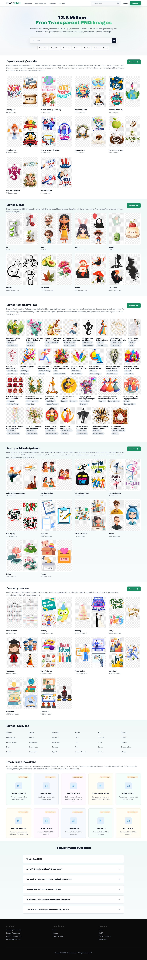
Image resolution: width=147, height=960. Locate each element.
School (100, 747)
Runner (41, 374)
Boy (99, 732)
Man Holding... (12, 345)
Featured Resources (13, 936)
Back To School (46, 671)
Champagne (10, 737)
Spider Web (54, 48)
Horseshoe (30, 404)
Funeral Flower (112, 371)
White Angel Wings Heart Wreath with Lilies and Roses (113, 368)
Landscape (33, 742)
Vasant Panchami (52, 342)
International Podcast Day (50, 150)
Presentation (80, 671)
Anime (77, 247)
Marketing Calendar (13, 939)
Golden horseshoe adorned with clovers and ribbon (34, 398)
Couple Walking (129, 404)
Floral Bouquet (32, 433)
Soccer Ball (33, 752)
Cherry (31, 737)
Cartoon (43, 247)
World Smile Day (81, 110)
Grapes (123, 737)
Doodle (77, 288)
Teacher (52, 3)
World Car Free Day (116, 110)
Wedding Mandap (118, 430)
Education (10, 711)
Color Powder (76, 374)
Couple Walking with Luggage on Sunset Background (130, 398)
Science (76, 48)
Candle (123, 732)
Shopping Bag (126, 747)
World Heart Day (44, 371)
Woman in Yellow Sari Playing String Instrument (67, 398)
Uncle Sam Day (46, 190)
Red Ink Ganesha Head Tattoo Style (11, 368)
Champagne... (116, 345)
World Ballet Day (115, 493)
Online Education (81, 533)
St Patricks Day (32, 401)
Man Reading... (95, 374)
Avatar (111, 533)
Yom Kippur (10, 110)
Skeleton (66, 48)
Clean (13, 3)
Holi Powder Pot (59, 374)
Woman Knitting (69, 345)
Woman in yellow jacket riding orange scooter (51, 398)
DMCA (101, 933)
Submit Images (58, 936)
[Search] (118, 3)
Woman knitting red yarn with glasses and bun (71, 340)
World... (10, 342)
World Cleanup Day (82, 493)
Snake (8, 752)
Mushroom (56, 742)
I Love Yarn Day (69, 342)
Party (111, 631)
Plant (8, 747)
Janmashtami (80, 150)
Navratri (100, 342)
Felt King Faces (13, 404)
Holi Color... (76, 371)
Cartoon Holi (84, 401)
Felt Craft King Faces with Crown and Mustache (14, 398)
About (101, 930)
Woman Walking (100, 346)
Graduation (10, 671)
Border (77, 732)
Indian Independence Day (15, 493)
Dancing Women (113, 401)
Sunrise (101, 752)
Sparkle (55, 752)
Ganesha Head (88, 345)
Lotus (8, 574)
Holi (55, 371)
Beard (31, 732)
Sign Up (55, 933)
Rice (76, 747)
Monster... (30, 345)
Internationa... (67, 430)
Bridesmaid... (31, 430)
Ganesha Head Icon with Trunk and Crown (83, 428)
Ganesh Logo (87, 342)
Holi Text (128, 371)
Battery (9, 732)
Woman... (73, 401)
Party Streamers (13, 433)
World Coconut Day (116, 150)
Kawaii (111, 247)
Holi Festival (129, 374)
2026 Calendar (11, 631)
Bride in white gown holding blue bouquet (133, 340)
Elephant (83, 404)
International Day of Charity (50, 110)
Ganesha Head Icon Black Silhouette (87, 340)
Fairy (77, 737)
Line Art (9, 288)
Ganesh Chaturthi (13, 190)
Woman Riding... (52, 404)
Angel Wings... (111, 374)
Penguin (124, 742)
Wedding (78, 631)
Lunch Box (42, 48)
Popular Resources (13, 933)
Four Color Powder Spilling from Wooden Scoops (79, 368)
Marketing (112, 671)
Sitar (47, 345)
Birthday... (30, 342)
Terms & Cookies (105, 936)
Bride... (132, 342)
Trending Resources (13, 930)
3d (7, 247)
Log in (125, 3)
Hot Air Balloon (11, 742)
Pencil (100, 742)
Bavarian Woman (51, 433)
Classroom (44, 711)
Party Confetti (98, 433)
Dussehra (11, 401)
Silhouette (113, 288)
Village (123, 752)
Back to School (40, 3)
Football (62, 3)
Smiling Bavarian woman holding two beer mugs (51, 428)
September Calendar (101, 48)
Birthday (43, 631)
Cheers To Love (116, 342)
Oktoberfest (11, 150)
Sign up (135, 3)
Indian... (115, 433)
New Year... (97, 430)
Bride (131, 345)
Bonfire (86, 48)
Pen (76, 742)
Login (54, 930)
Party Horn (24, 374)
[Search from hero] (114, 40)
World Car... (50, 401)
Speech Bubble (80, 752)
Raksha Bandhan (46, 493)
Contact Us (103, 939)
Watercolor (44, 288)
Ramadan (55, 747)
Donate (43, 574)
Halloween (28, 3)
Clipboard (44, 533)
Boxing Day (10, 533)
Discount (55, 737)
